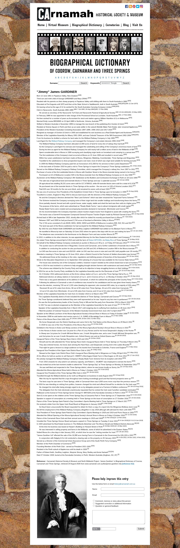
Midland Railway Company (62, 141)
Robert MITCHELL (96, 240)
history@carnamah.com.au (124, 484)
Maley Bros (109, 240)
